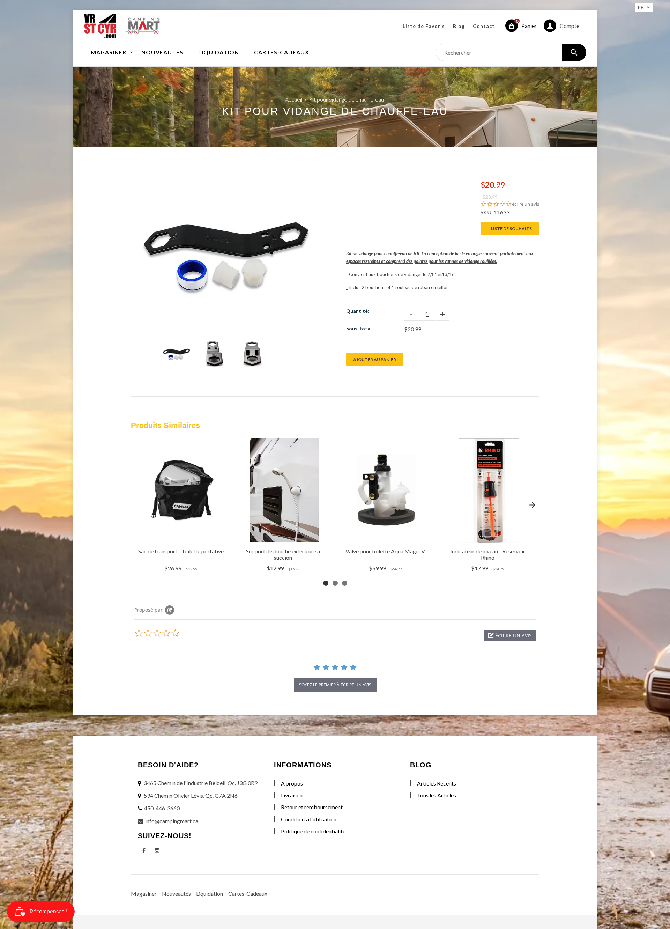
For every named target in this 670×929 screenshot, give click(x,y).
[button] (510, 635)
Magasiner (144, 893)
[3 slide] (344, 583)
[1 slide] (325, 583)
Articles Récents (436, 783)
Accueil (293, 99)
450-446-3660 (162, 808)
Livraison (292, 795)
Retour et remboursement (312, 807)
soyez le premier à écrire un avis (335, 685)
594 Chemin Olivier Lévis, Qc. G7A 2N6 (191, 795)
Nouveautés (176, 893)
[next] (532, 505)
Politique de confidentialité (313, 831)
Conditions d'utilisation (308, 819)
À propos (292, 783)
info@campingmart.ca (171, 821)
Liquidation (209, 893)
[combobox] (511, 52)
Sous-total (359, 328)
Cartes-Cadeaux (247, 893)
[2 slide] (335, 583)
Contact (484, 26)
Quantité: (357, 311)
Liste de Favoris (424, 26)
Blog (459, 26)
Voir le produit (181, 535)
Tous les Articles (436, 795)
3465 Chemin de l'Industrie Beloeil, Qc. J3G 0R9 (201, 783)
